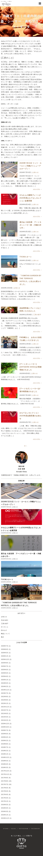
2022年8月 (4, 700)
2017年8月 (4, 781)
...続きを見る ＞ (37, 189)
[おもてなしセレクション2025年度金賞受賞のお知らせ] (9, 417)
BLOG (13, 828)
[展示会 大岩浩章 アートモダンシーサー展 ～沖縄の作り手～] (9, 232)
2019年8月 (4, 744)
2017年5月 (4, 791)
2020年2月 (4, 740)
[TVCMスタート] (9, 261)
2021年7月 (4, 710)
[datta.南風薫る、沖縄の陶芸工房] (6, 3)
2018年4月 (4, 764)
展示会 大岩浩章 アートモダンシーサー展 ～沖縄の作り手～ (30, 225)
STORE (6, 828)
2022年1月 (4, 703)
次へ (25, 446)
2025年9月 (4, 663)
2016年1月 (4, 815)
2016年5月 (4, 804)
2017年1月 (4, 801)
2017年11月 (5, 774)
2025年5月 (4, 673)
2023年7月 (4, 693)
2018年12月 (5, 757)
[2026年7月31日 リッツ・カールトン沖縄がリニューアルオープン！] (9, 169)
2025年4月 (4, 676)
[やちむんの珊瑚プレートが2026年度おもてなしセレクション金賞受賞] (9, 199)
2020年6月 (4, 733)
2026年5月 (4, 652)
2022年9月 (4, 696)
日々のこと (4, 627)
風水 (2, 637)
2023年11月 (5, 690)
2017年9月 (4, 777)
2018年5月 (4, 761)
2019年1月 (4, 754)
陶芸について (5, 633)
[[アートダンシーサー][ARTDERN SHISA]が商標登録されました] (9, 368)
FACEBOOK (35, 828)
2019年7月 (4, 747)
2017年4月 (4, 794)
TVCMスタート (26, 257)
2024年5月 (4, 683)
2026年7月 (4, 646)
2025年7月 (4, 666)
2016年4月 (4, 808)
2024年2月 (4, 686)
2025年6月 (4, 669)
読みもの (4, 630)
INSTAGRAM (23, 828)
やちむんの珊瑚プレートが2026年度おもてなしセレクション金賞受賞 (30, 198)
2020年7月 (4, 730)
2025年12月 (5, 659)
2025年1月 (4, 680)
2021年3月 (4, 717)
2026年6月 (4, 649)
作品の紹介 (4, 620)
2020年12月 (5, 723)
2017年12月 (5, 771)
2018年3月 (4, 767)
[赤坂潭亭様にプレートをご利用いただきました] (9, 310)
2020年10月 (5, 727)
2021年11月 (5, 707)
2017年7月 (4, 784)
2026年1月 (4, 656)
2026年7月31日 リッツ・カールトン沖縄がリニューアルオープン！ (31, 166)
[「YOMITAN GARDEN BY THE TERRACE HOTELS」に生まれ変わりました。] (9, 278)
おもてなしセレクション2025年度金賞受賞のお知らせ (30, 415)
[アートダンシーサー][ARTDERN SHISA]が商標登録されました (31, 367)
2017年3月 (4, 798)
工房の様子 (37, 314)
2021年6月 (4, 713)
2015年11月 (5, 818)
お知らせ (35, 172)
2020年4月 (4, 737)
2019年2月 (4, 750)
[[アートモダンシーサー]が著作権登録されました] (9, 392)
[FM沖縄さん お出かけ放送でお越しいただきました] (9, 342)
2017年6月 (4, 788)
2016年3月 (4, 811)
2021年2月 (4, 720)
